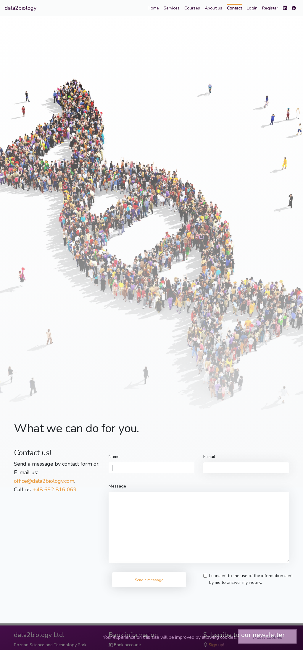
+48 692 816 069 (55, 489)
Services (172, 8)
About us (213, 8)
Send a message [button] (149, 579)
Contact (234, 8)
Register (270, 8)
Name (114, 456)
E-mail (209, 456)
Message (117, 486)
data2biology (20, 8)
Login (252, 8)
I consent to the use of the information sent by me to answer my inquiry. (251, 579)
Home (153, 8)
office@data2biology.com (44, 481)
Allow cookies (267, 637)
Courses (192, 8)
